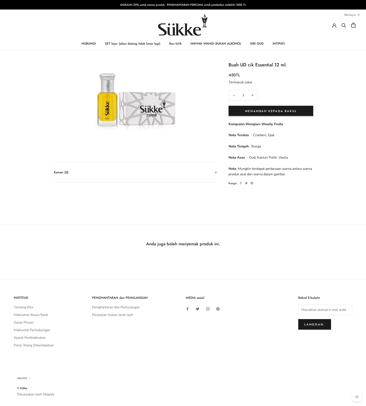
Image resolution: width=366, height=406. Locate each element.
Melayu (22, 378)
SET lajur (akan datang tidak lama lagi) (132, 43)
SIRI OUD (257, 43)
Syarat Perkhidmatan (30, 337)
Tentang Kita (23, 307)
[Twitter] (246, 183)
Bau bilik (175, 43)
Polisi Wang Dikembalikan (34, 345)
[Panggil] (344, 25)
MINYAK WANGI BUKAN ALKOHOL (215, 43)
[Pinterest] (252, 183)
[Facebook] (241, 183)
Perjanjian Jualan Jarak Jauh (112, 315)
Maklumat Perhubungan (32, 330)
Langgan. (314, 324)
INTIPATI (279, 43)
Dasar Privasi (24, 322)
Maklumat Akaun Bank (31, 315)
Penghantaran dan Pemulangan (116, 307)
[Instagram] (207, 308)
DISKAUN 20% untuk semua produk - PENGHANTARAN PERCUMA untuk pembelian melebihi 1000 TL (183, 5)
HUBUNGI (89, 43)
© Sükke (22, 388)
